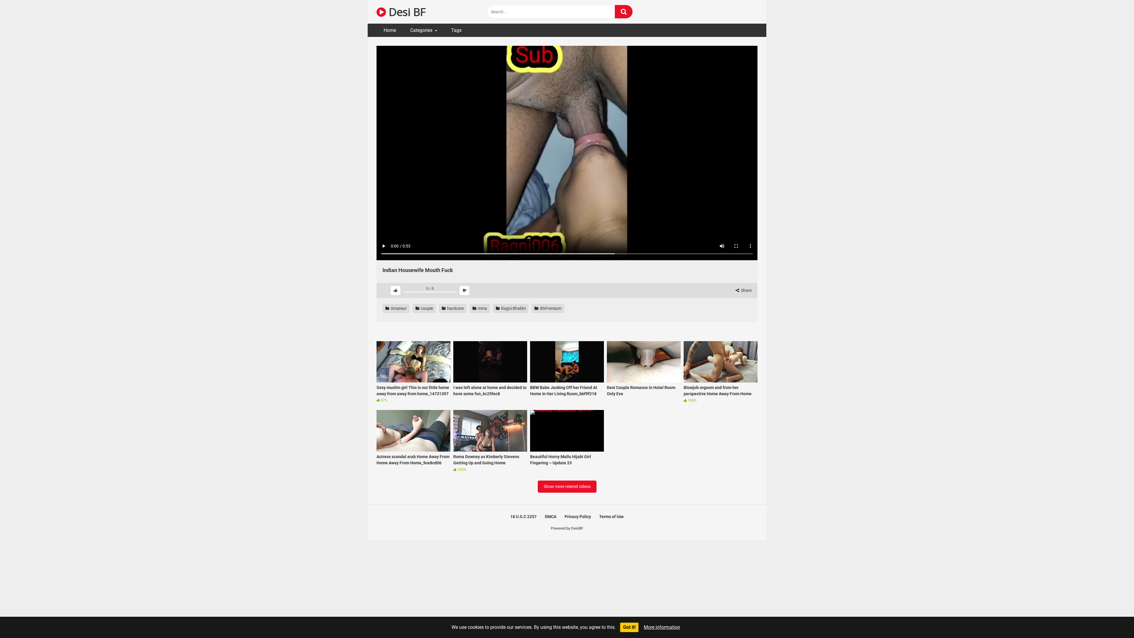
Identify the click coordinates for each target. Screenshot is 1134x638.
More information (662, 627)
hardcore (455, 308)
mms (482, 308)
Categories (421, 30)
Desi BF (406, 11)
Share (746, 290)
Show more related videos (567, 486)
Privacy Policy (578, 516)
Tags (456, 30)
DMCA (550, 516)
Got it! (629, 627)
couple (426, 308)
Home (390, 30)
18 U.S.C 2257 (523, 516)
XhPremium (550, 308)
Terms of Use (611, 516)
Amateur (398, 308)
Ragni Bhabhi (513, 308)
